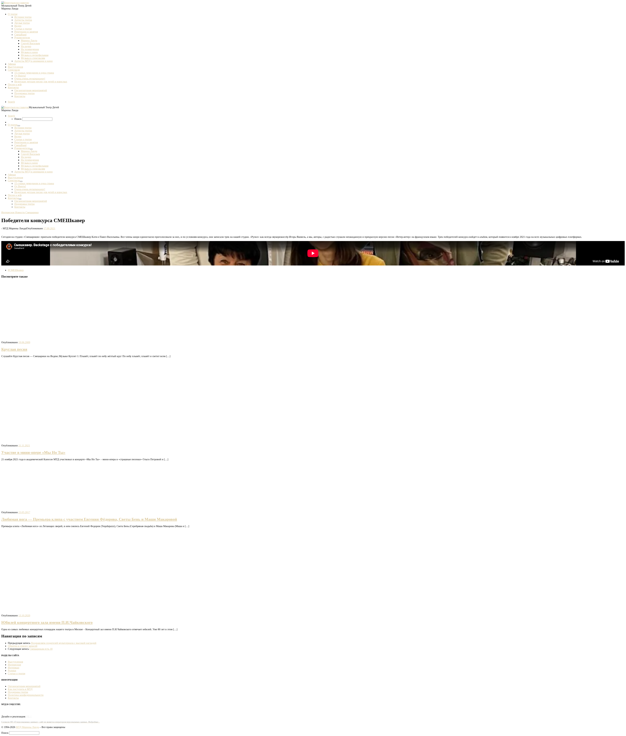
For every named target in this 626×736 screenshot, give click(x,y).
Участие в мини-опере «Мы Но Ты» (33, 452)
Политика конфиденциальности (26, 695)
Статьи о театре (16, 673)
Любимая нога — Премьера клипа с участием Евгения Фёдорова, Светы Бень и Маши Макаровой (89, 519)
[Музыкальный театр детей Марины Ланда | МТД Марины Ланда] (15, 2)
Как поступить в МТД (20, 689)
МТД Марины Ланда (27, 727)
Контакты (13, 698)
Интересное (14, 664)
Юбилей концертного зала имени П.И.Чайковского (47, 622)
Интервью (13, 667)
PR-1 (29, 716)
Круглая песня (14, 349)
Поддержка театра (18, 692)
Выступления (15, 661)
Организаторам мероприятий (24, 686)
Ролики (12, 670)
